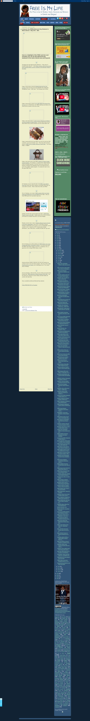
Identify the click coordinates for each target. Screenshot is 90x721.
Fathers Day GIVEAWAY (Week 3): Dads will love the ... (63, 265)
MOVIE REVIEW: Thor (62, 507)
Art (58, 618)
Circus (68, 631)
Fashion (22, 22)
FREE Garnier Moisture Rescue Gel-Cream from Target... (62, 361)
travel (63, 140)
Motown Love (65, 673)
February (59, 569)
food (67, 136)
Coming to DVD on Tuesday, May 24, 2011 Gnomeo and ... (63, 368)
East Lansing (60, 640)
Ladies (56, 665)
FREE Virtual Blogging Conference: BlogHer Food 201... (63, 272)
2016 (58, 240)
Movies (52, 22)
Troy (66, 698)
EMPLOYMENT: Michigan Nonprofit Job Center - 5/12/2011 (62, 435)
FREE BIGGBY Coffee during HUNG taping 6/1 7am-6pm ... (63, 309)
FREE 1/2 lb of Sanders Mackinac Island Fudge (35, 144)
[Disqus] (36, 330)
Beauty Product (64, 619)
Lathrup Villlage (63, 665)
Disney (56, 638)
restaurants (61, 141)
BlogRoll (53, 19)
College (66, 633)
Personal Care (60, 680)
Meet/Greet (57, 672)
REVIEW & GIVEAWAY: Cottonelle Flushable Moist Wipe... (63, 296)
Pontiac (67, 682)
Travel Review (60, 698)
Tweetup (56, 700)
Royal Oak (65, 686)
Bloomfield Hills (60, 624)
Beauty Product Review (61, 620)
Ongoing (61, 679)
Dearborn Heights (66, 637)
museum (57, 706)
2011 (58, 248)
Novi (66, 678)
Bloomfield (68, 623)
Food (61, 22)
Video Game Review (59, 702)
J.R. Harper (57, 608)
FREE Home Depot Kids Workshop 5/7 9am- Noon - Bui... (63, 522)
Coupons (37, 19)
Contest (57, 634)
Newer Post (22, 389)
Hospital (65, 661)
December (60, 250)
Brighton (56, 627)
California (64, 629)
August (59, 257)
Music (59, 676)
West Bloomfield (64, 704)
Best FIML (42, 22)
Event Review (67, 644)
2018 (58, 237)
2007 (58, 578)
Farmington (60, 648)
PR (48, 19)
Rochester (60, 685)
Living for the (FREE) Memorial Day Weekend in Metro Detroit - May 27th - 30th (35, 29)
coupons (65, 705)
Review (68, 683)
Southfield (66, 690)
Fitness (68, 651)
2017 (58, 238)
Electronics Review (63, 642)
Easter (66, 640)
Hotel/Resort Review (59, 663)
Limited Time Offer (62, 667)
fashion (60, 136)
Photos (66, 680)
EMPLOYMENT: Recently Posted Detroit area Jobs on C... (63, 465)
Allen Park (57, 616)
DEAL (65, 634)
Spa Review (63, 691)
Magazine (68, 669)
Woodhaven (57, 705)
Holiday (65, 660)
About (26, 19)
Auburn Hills (64, 618)
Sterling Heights (60, 693)
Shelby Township (60, 689)
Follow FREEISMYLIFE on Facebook (29, 285)
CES (60, 629)
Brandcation (66, 626)
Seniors (69, 687)
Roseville (60, 686)
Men (63, 672)
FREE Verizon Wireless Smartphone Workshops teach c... (62, 461)
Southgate (56, 691)
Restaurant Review (59, 683)
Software (59, 690)
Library (68, 665)
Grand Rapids (67, 657)
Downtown (67, 638)
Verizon (66, 701)
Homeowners (57, 661)
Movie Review (58, 675)
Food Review (63, 655)
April (59, 566)
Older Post (50, 389)
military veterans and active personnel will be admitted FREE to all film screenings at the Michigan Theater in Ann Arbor (36, 67)
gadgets (56, 137)
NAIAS (67, 676)
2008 (58, 576)
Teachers (59, 694)
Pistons (56, 682)
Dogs (62, 638)
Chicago (56, 631)
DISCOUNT (58, 635)
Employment (58, 644)
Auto (56, 619)
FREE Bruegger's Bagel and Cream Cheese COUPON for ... (63, 405)
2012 (58, 247)
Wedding (56, 704)
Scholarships (57, 687)
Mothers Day (57, 673)
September (60, 255)
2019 (58, 235)
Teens (69, 696)
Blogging (62, 623)
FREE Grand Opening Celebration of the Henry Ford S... (62, 409)
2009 (58, 575)
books (64, 136)
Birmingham (57, 622)
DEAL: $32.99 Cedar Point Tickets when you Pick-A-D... (63, 530)
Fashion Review (67, 650)
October (59, 253)
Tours (58, 697)
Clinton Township (58, 633)
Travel (28, 22)
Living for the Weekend (30, 310)
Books (58, 626)
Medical (66, 671)
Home (21, 19)
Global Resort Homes (63, 656)
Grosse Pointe (60, 659)
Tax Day (68, 693)
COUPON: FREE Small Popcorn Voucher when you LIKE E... (63, 545)
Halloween (68, 659)
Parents (68, 679)
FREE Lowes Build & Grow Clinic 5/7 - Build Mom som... (62, 526)
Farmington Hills (66, 648)
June (59, 260)
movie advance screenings (61, 139)
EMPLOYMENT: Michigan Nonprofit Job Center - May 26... (63, 313)
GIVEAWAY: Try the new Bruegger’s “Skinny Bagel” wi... (63, 413)
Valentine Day (60, 701)
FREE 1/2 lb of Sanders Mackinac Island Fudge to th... (63, 385)
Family (68, 647)
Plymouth (61, 682)
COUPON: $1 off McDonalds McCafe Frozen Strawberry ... (63, 456)
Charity (59, 630)
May (36, 310)
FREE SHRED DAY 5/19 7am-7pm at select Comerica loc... (63, 501)
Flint (58, 653)
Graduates (62, 657)
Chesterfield (66, 630)
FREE (59, 646)
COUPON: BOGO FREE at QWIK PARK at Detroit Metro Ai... (62, 538)
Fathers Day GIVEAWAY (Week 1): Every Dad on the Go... (63, 431)
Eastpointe (57, 641)
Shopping (68, 689)
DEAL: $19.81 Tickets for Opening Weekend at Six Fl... (62, 534)
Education (63, 641)
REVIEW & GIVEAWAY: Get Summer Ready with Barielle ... (63, 375)
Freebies (31, 19)
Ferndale (58, 651)
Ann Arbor (64, 616)
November (60, 252)
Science (63, 687)
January (59, 571)
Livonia (68, 668)
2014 (58, 243)
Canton (68, 629)
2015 (58, 242)
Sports (68, 691)
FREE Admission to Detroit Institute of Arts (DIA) (38, 274)
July (59, 258)
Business (64, 627)
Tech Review (67, 694)
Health (58, 660)
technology (62, 137)
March (59, 568)
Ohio (56, 679)
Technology (60, 696)
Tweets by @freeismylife (60, 154)
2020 (58, 233)
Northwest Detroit (58, 678)
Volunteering (66, 702)
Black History (65, 622)
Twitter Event (62, 700)
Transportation (62, 697)
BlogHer (56, 623)
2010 (58, 573)
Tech (48, 22)
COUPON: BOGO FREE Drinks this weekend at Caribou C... (62, 392)
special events (58, 140)
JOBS (57, 22)
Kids (66, 664)
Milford (66, 672)
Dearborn (57, 637)
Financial (63, 651)
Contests (43, 19)
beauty (66, 137)
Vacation (68, 700)
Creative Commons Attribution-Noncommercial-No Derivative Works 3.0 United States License (62, 611)
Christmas (62, 631)
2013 (58, 245)
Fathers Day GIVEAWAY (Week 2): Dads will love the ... (63, 347)
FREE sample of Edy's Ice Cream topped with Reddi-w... (63, 351)
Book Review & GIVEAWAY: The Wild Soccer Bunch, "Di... (63, 421)
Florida (63, 653)
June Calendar (35, 22)
